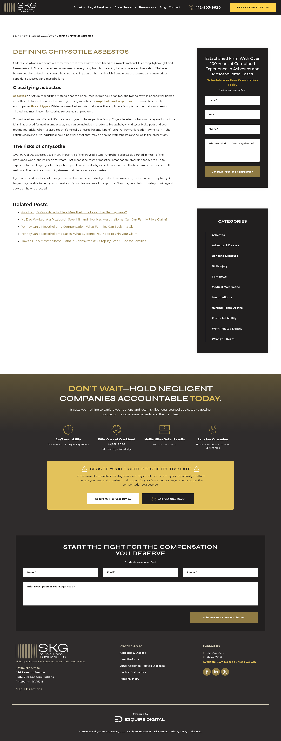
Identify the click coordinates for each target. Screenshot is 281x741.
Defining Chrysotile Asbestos (74, 35)
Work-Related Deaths (227, 328)
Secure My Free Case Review (113, 498)
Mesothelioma (222, 297)
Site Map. (196, 731)
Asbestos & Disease (225, 245)
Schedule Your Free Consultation (232, 171)
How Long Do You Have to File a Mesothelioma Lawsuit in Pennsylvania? (74, 212)
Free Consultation (252, 7)
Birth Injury (219, 266)
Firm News (219, 276)
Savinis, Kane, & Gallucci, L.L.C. (30, 35)
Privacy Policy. (179, 731)
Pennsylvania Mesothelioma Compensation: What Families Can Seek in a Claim (79, 226)
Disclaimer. (161, 731)
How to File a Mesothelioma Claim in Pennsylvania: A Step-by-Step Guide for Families (83, 241)
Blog (51, 35)
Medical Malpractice (226, 287)
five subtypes (40, 106)
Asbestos (19, 96)
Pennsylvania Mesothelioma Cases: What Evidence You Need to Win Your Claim (79, 234)
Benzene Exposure (225, 255)
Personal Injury (129, 678)
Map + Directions (29, 689)
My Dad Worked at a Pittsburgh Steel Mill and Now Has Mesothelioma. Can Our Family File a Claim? (94, 219)
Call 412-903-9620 (171, 499)
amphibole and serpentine (114, 101)
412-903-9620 (215, 652)
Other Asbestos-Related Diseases (142, 665)
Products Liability (224, 318)
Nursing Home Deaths (227, 307)
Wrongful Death (223, 339)
